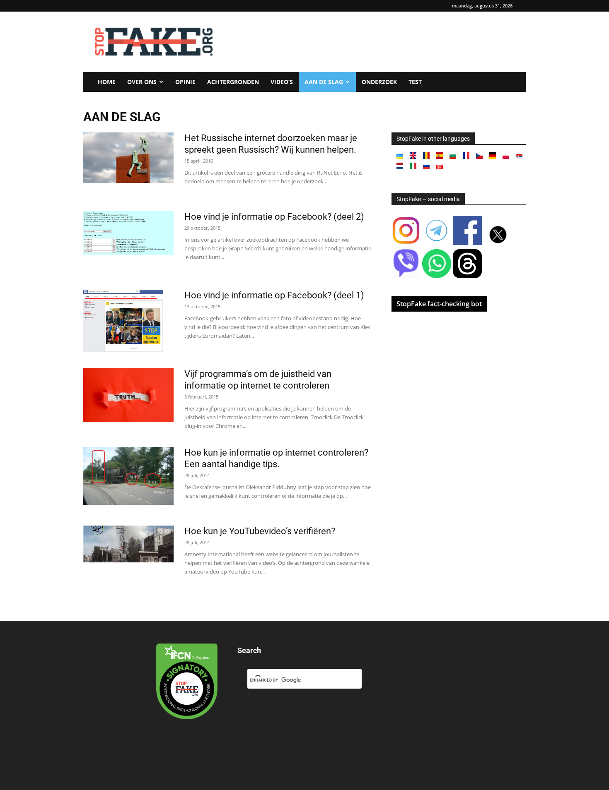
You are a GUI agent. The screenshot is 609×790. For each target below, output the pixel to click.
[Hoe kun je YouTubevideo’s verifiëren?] (128, 544)
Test (415, 82)
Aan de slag (323, 82)
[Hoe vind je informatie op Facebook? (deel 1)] (123, 321)
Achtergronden (233, 82)
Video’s (282, 82)
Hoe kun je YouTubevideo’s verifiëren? (259, 531)
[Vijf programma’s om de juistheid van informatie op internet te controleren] (128, 395)
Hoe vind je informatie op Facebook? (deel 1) (274, 295)
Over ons (142, 82)
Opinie (185, 82)
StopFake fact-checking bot (439, 303)
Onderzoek (379, 82)
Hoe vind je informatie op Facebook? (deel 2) (274, 216)
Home (107, 82)
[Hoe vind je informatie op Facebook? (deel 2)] (128, 233)
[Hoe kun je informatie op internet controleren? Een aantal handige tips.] (128, 476)
